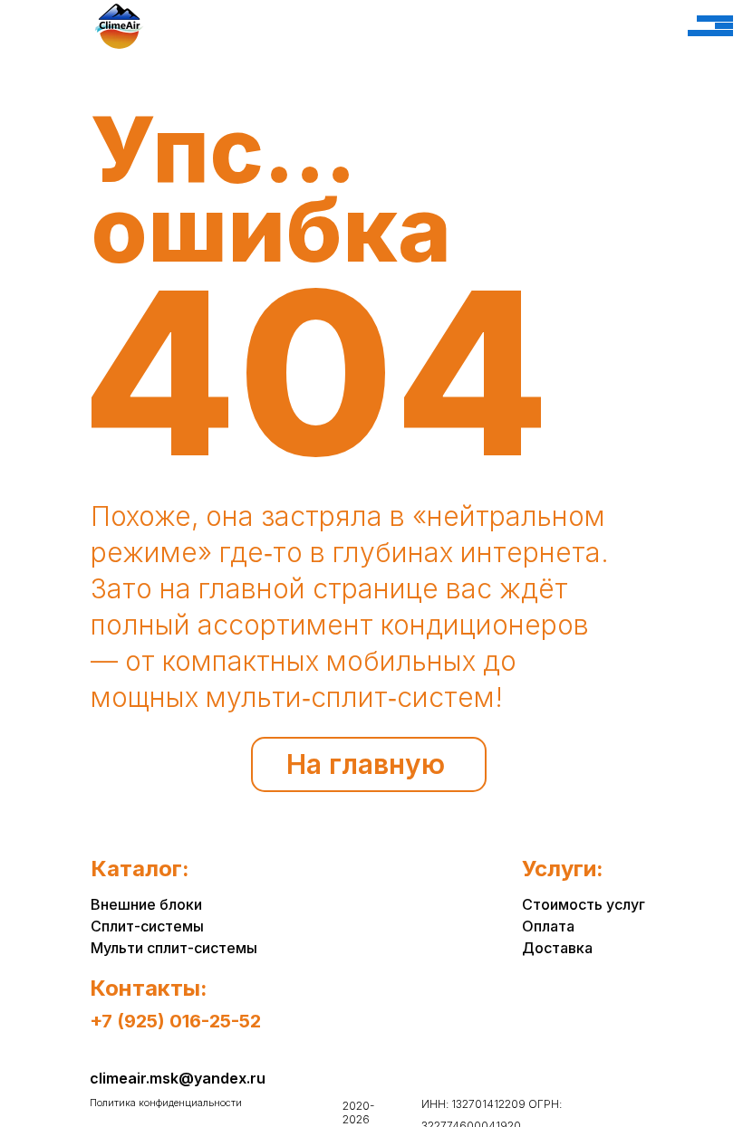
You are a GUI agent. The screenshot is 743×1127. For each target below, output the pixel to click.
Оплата (548, 926)
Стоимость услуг (583, 904)
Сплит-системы (147, 926)
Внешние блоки (146, 904)
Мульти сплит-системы (174, 948)
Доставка (557, 948)
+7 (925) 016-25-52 (175, 1021)
